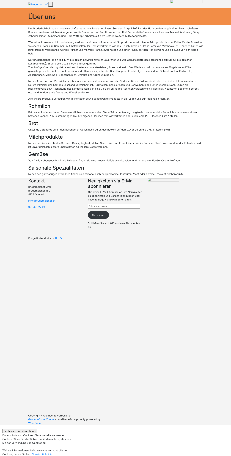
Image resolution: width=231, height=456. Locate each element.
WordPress (34, 423)
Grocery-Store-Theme (41, 419)
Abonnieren (98, 215)
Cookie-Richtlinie (42, 454)
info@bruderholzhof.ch (41, 200)
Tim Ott (59, 238)
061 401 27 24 (36, 206)
